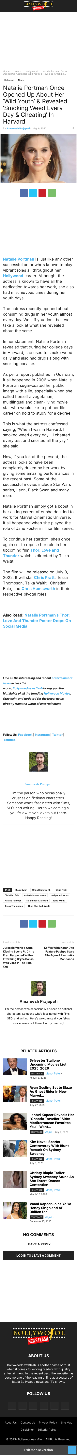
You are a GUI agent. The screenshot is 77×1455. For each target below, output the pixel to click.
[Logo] (38, 1344)
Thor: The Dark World (39, 906)
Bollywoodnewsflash (28, 688)
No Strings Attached (37, 900)
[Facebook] (24, 193)
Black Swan (21, 890)
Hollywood (32, 71)
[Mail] (33, 1405)
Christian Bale (12, 895)
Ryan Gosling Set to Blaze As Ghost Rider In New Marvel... (51, 1091)
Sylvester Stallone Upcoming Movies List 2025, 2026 (48, 1064)
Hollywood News (60, 895)
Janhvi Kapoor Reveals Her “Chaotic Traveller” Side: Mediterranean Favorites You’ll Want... (52, 1121)
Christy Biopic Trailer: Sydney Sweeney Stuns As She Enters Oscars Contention (52, 1179)
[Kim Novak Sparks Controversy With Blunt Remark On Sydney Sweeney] (15, 1149)
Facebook (25, 735)
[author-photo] (38, 996)
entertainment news (35, 895)
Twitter (57, 735)
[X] (33, 193)
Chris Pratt (61, 890)
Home (6, 71)
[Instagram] (22, 1405)
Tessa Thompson (14, 906)
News (17, 71)
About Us (11, 1422)
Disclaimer (27, 1429)
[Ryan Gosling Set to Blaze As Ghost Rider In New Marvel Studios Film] (15, 1094)
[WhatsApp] (52, 193)
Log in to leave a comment (38, 1255)
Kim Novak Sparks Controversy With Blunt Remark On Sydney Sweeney (49, 1148)
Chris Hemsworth (41, 890)
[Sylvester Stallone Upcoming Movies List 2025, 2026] (15, 1067)
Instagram (42, 735)
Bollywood (36, 1132)
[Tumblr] (54, 1405)
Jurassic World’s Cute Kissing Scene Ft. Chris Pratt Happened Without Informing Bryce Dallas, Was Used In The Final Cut (19, 957)
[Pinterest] (42, 193)
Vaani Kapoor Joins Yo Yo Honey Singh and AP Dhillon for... (50, 1208)
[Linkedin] (43, 1031)
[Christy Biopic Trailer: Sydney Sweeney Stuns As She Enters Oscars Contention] (15, 1180)
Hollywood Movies (57, 693)
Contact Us (28, 1422)
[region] (38, 42)
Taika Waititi (59, 900)
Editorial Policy (47, 1429)
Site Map (66, 1422)
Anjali (48, 1131)
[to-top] (72, 1448)
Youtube (10, 740)
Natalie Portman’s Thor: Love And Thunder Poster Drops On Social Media (37, 621)
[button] (9, 6)
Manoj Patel (52, 1073)
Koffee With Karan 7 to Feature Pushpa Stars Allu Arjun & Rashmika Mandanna (59, 953)
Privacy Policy (48, 1422)
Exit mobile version (38, 1450)
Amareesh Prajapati (18, 128)
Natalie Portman (13, 900)
